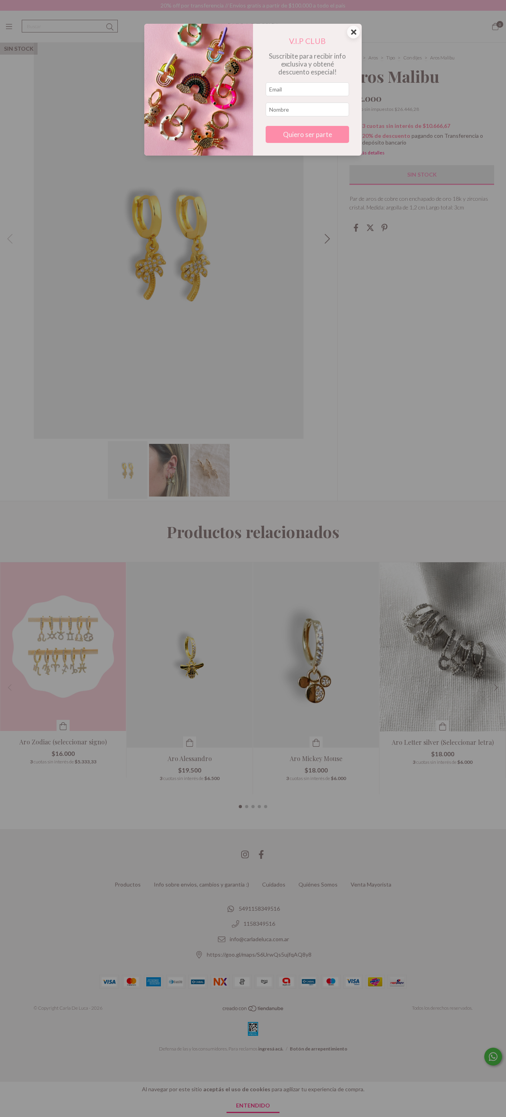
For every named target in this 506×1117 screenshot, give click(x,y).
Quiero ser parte (307, 134)
